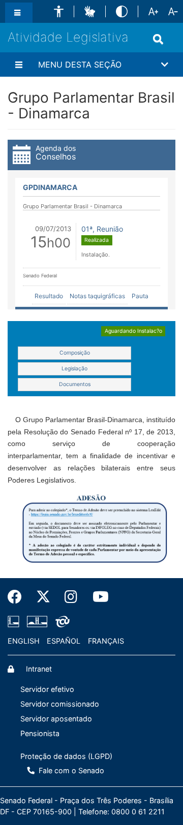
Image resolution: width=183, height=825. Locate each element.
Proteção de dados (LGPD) (66, 756)
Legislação (74, 368)
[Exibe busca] (160, 39)
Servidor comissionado (59, 704)
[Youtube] (96, 597)
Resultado (49, 296)
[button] (59, 11)
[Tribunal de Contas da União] (61, 622)
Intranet (38, 668)
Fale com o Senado (70, 770)
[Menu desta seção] (20, 64)
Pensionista (39, 733)
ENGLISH (24, 641)
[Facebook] (18, 597)
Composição (74, 353)
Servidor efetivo (47, 689)
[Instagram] (71, 597)
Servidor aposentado (56, 718)
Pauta (140, 296)
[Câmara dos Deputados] (15, 622)
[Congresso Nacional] (37, 622)
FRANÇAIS (106, 641)
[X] (43, 597)
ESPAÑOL (63, 641)
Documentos (74, 384)
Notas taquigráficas (97, 296)
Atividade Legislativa (68, 37)
